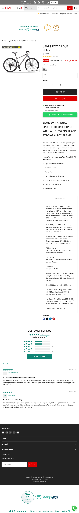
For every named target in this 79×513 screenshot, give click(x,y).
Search (28, 477)
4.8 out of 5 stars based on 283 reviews (44, 511)
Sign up (32, 464)
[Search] (70, 8)
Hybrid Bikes (12, 41)
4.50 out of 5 (44, 335)
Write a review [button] (39, 356)
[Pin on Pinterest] (53, 319)
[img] (8, 370)
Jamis (47, 54)
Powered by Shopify (39, 481)
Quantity (45, 80)
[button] (28, 341)
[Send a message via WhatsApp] (74, 508)
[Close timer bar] (77, 1)
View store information (51, 110)
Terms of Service (37, 477)
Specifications (60, 199)
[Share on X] (47, 319)
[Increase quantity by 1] (60, 85)
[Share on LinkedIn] (50, 319)
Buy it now (60, 99)
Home (4, 41)
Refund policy (49, 477)
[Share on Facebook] (44, 319)
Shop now (54, 2)
